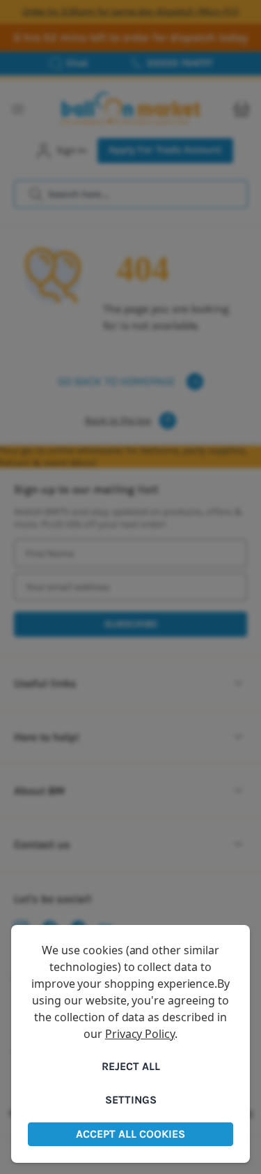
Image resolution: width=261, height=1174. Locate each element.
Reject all (131, 1066)
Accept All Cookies (130, 1134)
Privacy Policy (140, 1033)
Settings (131, 1099)
